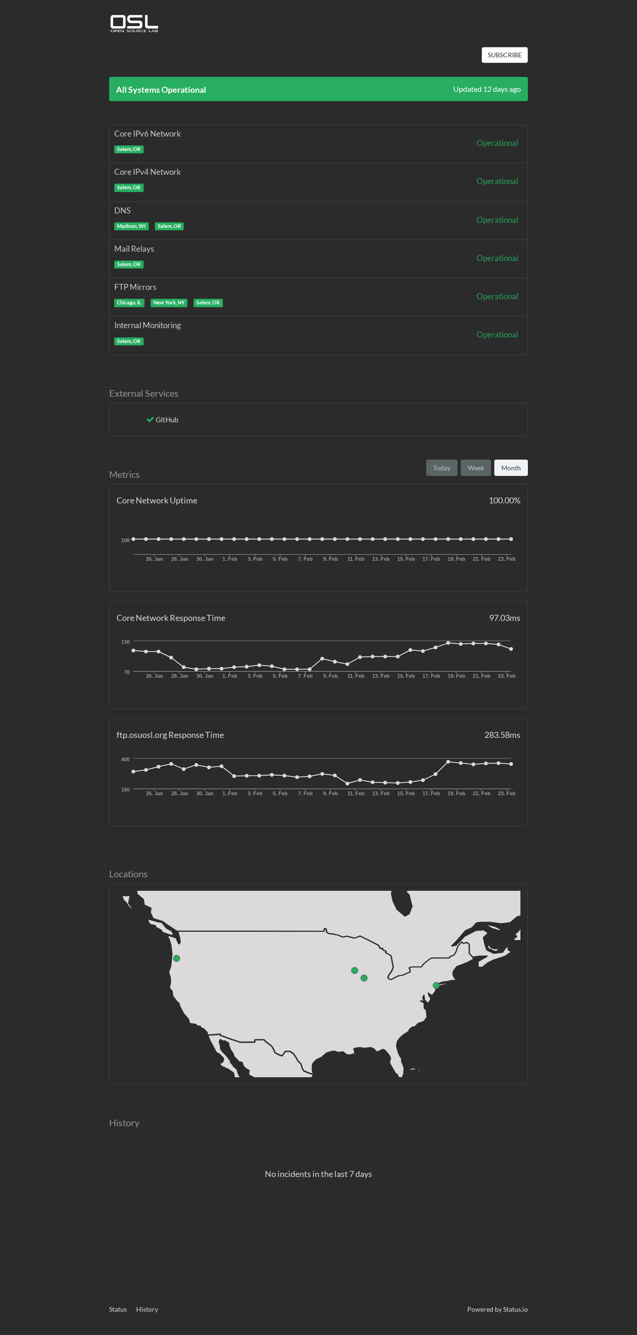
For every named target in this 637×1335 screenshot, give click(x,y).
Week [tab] (476, 468)
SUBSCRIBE (505, 55)
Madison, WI (131, 226)
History (147, 1309)
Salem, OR (128, 149)
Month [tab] (511, 468)
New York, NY (169, 302)
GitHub (167, 419)
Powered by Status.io (497, 1309)
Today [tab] (441, 468)
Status (118, 1309)
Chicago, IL (129, 302)
